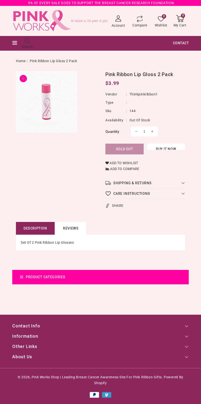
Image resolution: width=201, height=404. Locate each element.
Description (35, 228)
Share (118, 206)
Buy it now (166, 148)
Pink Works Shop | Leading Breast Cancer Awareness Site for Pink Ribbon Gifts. (97, 377)
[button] (14, 43)
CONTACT (181, 43)
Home (20, 61)
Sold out (124, 149)
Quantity (112, 132)
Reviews (70, 228)
